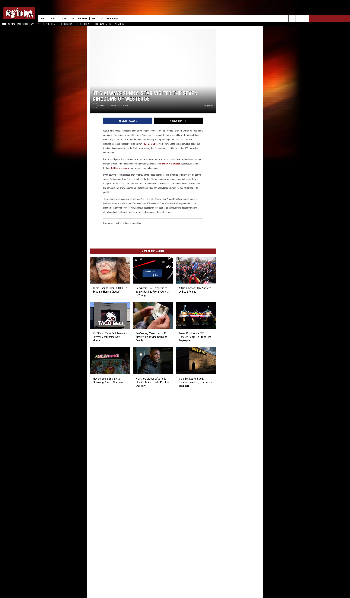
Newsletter (97, 18)
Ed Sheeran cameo (120, 168)
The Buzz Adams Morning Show (128, 223)
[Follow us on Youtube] (305, 18)
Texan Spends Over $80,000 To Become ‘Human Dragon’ (110, 289)
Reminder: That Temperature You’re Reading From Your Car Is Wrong (152, 291)
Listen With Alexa (103, 24)
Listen (63, 18)
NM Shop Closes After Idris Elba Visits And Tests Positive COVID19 (152, 382)
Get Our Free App (83, 24)
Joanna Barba (104, 106)
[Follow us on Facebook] (292, 18)
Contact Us (112, 18)
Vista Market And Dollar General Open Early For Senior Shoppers (195, 382)
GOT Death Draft (151, 143)
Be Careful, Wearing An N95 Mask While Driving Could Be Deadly (151, 337)
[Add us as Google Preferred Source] (285, 18)
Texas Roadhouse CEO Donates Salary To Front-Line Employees (195, 337)
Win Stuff (82, 18)
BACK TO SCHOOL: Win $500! (28, 24)
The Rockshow (66, 24)
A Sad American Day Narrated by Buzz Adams (195, 289)
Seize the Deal (49, 24)
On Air (53, 18)
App (72, 18)
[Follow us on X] (298, 18)
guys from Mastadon (170, 163)
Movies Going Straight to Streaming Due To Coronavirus (109, 380)
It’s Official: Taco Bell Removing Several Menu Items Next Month (110, 337)
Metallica (119, 24)
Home (42, 18)
